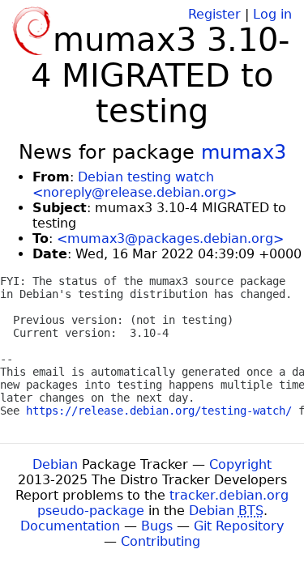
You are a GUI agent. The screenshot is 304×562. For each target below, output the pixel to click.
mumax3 (243, 152)
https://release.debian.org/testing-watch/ (159, 410)
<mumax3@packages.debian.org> (170, 238)
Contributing (160, 541)
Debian (55, 464)
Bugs (157, 526)
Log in (272, 14)
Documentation (70, 526)
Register (214, 14)
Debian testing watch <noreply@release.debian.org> (134, 184)
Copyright (240, 464)
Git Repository (239, 526)
